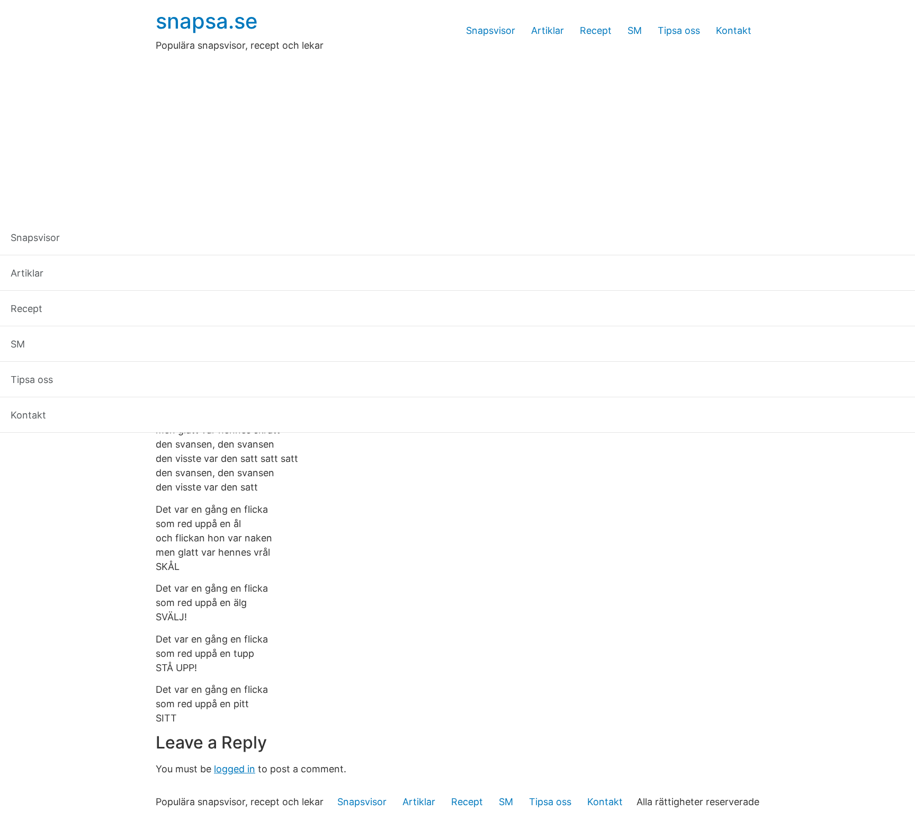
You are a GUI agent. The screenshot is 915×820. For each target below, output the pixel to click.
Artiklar (547, 30)
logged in (234, 768)
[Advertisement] (457, 132)
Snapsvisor (490, 30)
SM (634, 30)
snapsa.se (207, 21)
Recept (596, 30)
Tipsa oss (679, 30)
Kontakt (733, 30)
